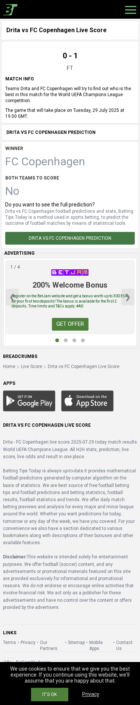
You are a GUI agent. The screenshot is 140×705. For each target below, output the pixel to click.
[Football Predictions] (9, 9)
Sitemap (76, 642)
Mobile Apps (96, 645)
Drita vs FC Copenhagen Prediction (70, 238)
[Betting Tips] (29, 400)
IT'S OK (49, 694)
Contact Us (124, 645)
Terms (9, 642)
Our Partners (48, 645)
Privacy (28, 642)
